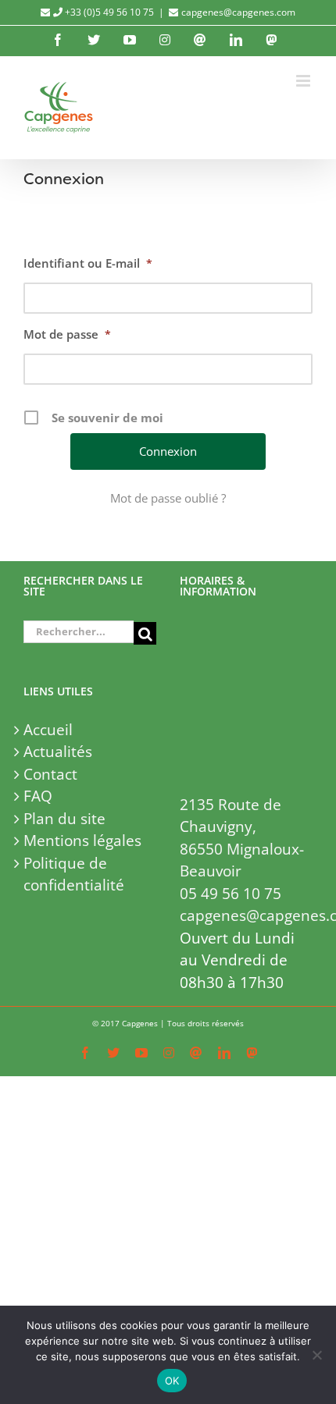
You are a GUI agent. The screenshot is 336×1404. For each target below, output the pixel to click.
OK (172, 1380)
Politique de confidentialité (73, 874)
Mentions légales (82, 840)
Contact (50, 774)
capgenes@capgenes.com (238, 12)
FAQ (37, 796)
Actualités (57, 751)
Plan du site (64, 819)
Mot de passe (67, 334)
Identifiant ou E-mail (87, 263)
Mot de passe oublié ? (168, 498)
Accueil (48, 730)
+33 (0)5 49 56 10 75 (108, 12)
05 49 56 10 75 (230, 893)
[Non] (316, 1355)
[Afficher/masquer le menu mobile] (304, 81)
